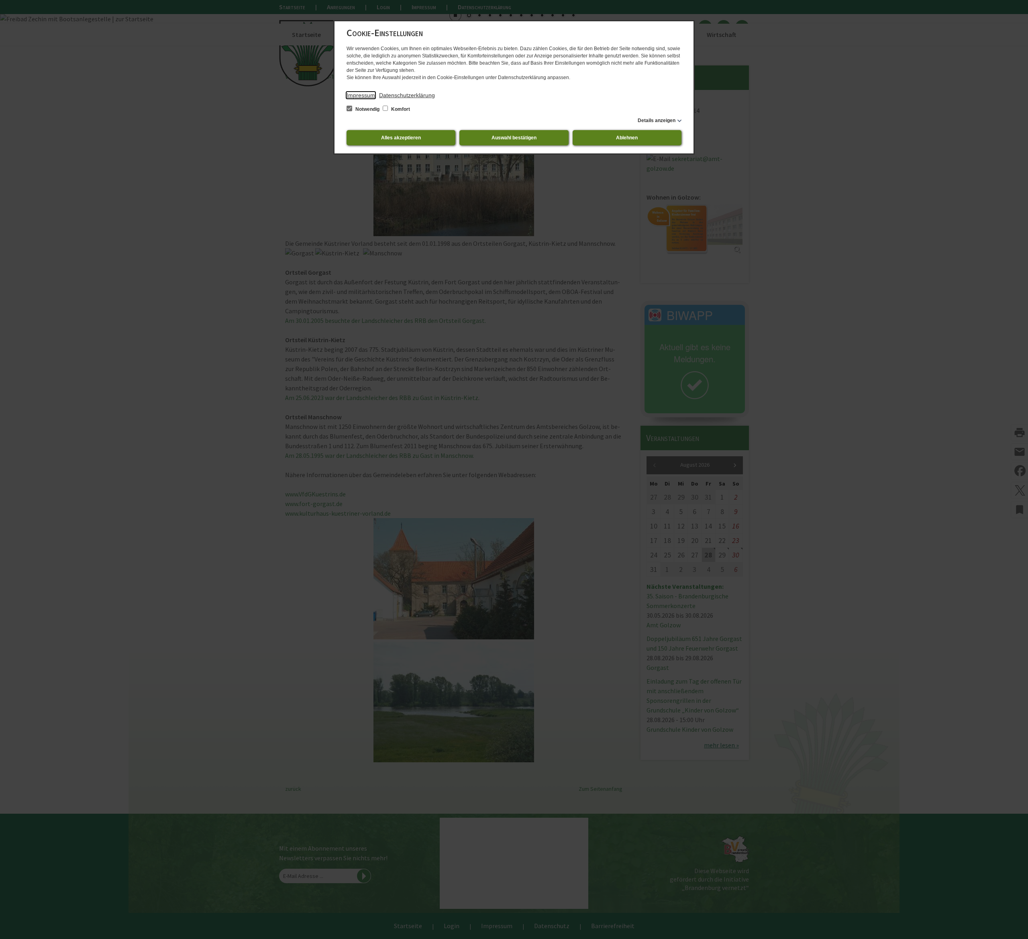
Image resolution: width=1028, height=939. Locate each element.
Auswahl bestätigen (514, 138)
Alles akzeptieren (401, 138)
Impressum (361, 95)
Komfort (400, 109)
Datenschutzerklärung (407, 95)
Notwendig (367, 109)
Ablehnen (627, 138)
